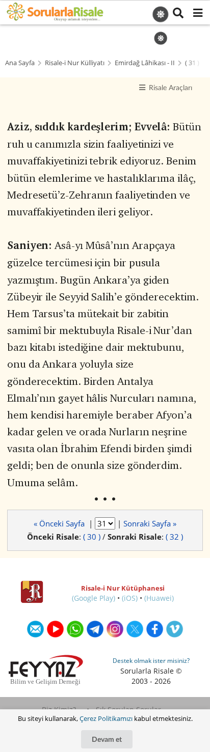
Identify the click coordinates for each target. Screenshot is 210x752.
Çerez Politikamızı (106, 718)
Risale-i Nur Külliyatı (74, 63)
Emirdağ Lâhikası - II (145, 63)
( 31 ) (192, 63)
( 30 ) (91, 537)
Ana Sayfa (20, 63)
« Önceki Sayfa (60, 523)
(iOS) (130, 598)
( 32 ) (174, 537)
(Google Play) (93, 598)
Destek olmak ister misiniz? (151, 660)
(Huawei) (159, 598)
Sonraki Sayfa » (149, 523)
